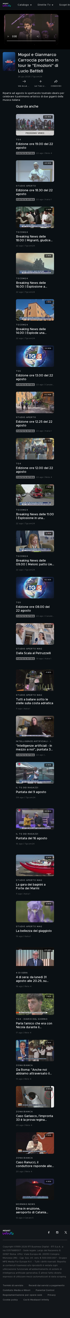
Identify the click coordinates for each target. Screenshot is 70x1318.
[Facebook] (48, 1232)
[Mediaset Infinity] (7, 5)
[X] (65, 1232)
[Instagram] (57, 1232)
